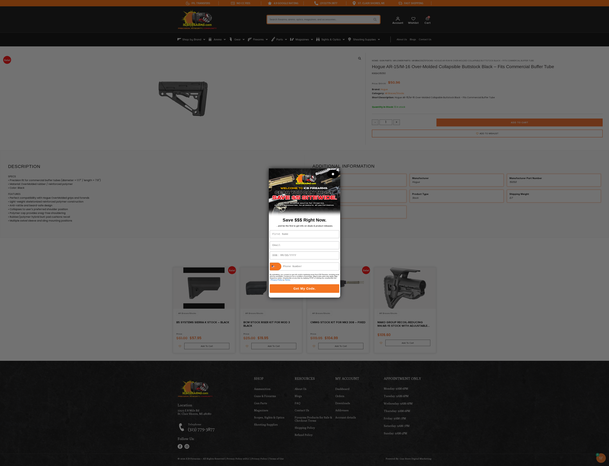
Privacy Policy (277, 280)
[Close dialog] (333, 174)
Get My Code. (304, 288)
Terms (287, 280)
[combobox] (275, 266)
